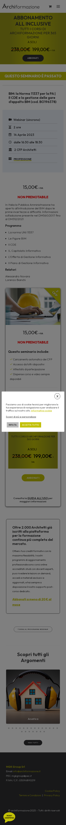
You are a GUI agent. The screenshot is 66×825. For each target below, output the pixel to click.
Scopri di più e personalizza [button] (21, 416)
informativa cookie (41, 410)
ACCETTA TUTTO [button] (30, 424)
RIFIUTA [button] (13, 424)
